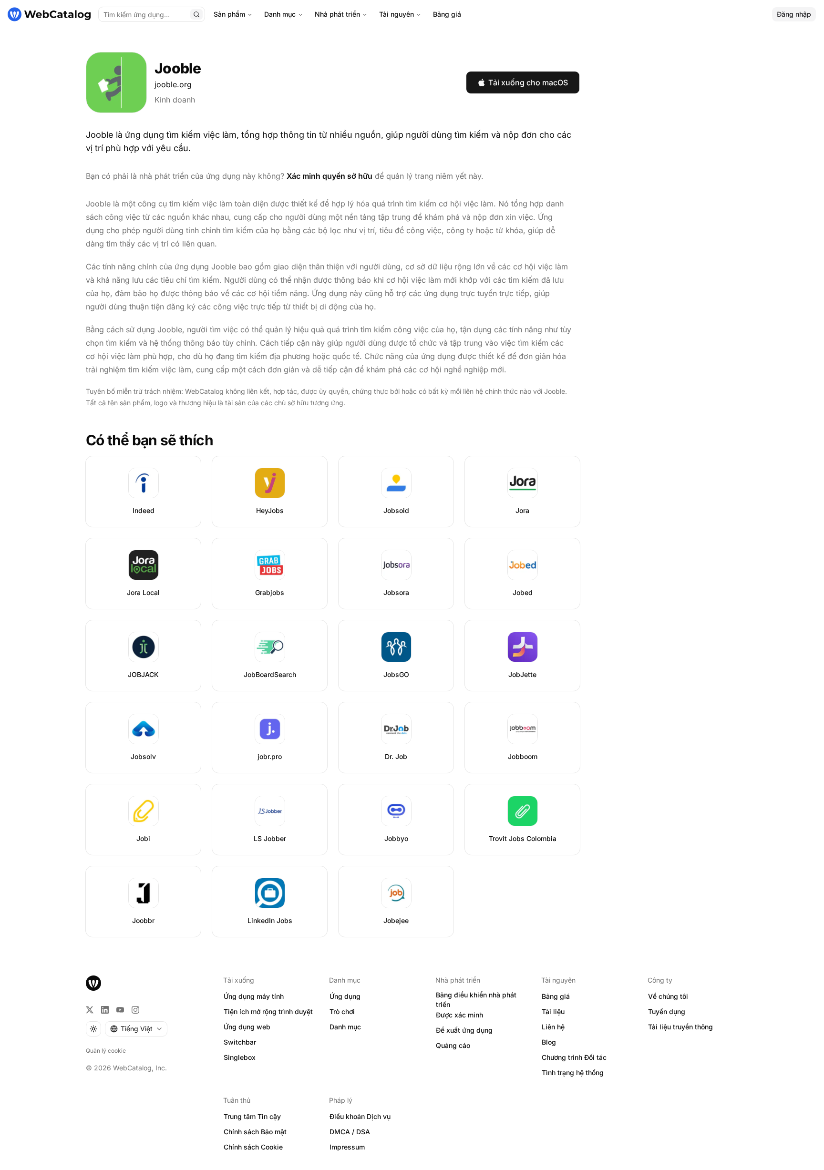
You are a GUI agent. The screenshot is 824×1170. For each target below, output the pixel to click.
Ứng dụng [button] (345, 996)
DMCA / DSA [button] (350, 1132)
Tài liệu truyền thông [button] (680, 1027)
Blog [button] (549, 1042)
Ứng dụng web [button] (247, 1027)
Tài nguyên (396, 14)
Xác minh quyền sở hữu (329, 176)
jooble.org (173, 84)
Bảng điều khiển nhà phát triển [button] (476, 999)
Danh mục (280, 14)
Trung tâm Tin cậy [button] (252, 1116)
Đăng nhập (794, 14)
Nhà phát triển (337, 14)
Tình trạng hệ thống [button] (573, 1072)
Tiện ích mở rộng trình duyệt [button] (268, 1011)
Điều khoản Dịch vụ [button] (360, 1116)
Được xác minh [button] (459, 1015)
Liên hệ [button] (553, 1027)
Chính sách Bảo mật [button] (255, 1132)
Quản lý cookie (106, 1050)
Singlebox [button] (240, 1057)
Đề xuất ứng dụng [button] (464, 1030)
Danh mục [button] (345, 1027)
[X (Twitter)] (89, 1010)
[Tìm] (196, 14)
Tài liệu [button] (553, 1011)
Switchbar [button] (240, 1042)
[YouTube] (120, 1010)
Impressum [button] (347, 1147)
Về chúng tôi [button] (668, 996)
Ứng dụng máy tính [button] (254, 996)
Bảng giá (447, 14)
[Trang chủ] (49, 14)
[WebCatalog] (93, 983)
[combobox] (136, 1029)
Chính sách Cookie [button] (253, 1147)
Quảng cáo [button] (453, 1045)
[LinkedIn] (105, 1010)
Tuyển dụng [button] (666, 1011)
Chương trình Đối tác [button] (574, 1057)
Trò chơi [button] (342, 1011)
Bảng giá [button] (556, 996)
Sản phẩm (229, 14)
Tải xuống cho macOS (528, 82)
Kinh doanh (174, 99)
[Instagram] (135, 1010)
